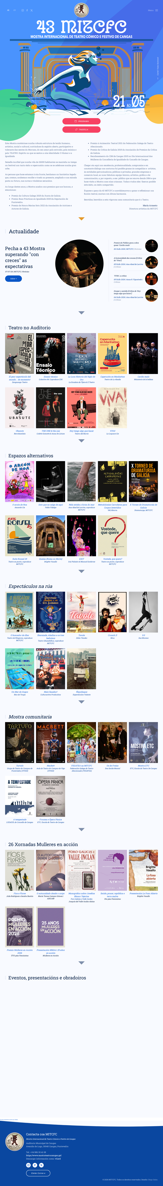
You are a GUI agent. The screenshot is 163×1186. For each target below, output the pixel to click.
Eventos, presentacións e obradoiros (47, 978)
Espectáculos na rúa (30, 586)
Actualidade (24, 231)
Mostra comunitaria (30, 717)
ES (14, 10)
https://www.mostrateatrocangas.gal (43, 1155)
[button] (153, 10)
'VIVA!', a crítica (120, 276)
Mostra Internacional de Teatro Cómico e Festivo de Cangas (50, 1139)
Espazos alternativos (30, 455)
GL (8, 10)
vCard (58, 1158)
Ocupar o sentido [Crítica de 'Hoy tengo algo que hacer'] (127, 292)
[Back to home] (81, 10)
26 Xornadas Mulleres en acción (43, 844)
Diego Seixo (153, 1179)
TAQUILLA (83, 129)
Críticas (117, 267)
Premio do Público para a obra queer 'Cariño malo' (126, 244)
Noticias (137, 249)
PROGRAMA (83, 121)
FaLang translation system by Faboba (9, 1119)
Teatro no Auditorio (29, 327)
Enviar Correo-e (38, 1173)
